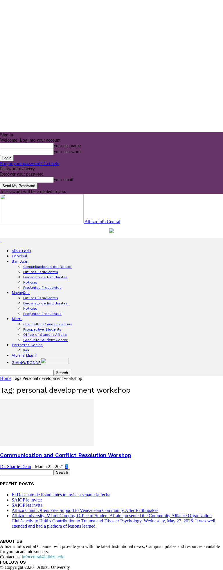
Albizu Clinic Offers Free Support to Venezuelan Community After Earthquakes (85, 510)
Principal (19, 256)
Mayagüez (21, 293)
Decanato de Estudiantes (45, 277)
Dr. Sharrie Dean (15, 466)
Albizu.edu (21, 251)
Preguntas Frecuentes (42, 288)
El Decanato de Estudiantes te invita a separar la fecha (61, 494)
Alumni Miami (24, 355)
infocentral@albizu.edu (43, 556)
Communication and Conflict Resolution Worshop (65, 455)
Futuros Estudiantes (40, 272)
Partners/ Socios (27, 345)
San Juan (20, 261)
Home (5, 378)
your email (63, 179)
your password (67, 151)
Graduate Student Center (45, 340)
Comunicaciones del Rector (47, 267)
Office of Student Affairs (45, 335)
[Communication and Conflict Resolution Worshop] (47, 444)
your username (67, 145)
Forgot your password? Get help (29, 163)
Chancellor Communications (47, 324)
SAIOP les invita (27, 505)
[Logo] (0, 240)
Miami (17, 319)
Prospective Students (42, 329)
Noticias (30, 282)
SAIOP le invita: (27, 499)
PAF (26, 350)
